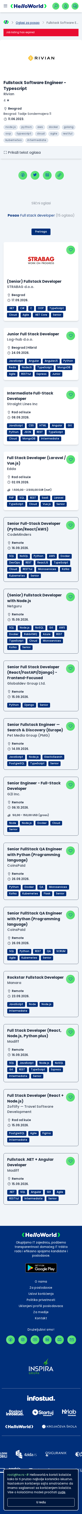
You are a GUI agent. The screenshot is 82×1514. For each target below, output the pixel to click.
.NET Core (41, 315)
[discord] (59, 1339)
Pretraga (41, 231)
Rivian (8, 93)
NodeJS (27, 367)
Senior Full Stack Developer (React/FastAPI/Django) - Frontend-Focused (33, 672)
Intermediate (50, 438)
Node (12, 823)
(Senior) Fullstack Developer (34, 281)
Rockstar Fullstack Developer (35, 977)
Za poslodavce (41, 1288)
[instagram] (22, 1339)
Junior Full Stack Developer (33, 334)
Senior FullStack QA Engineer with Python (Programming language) (34, 854)
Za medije (41, 1312)
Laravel (58, 497)
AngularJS (51, 361)
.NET (11, 308)
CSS (31, 425)
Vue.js (47, 504)
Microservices (47, 569)
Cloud (13, 315)
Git (70, 425)
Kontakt (41, 1318)
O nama (41, 1282)
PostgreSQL (16, 763)
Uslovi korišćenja (41, 1294)
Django (29, 705)
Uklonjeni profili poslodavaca (41, 1306)
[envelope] (71, 1339)
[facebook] (22, 175)
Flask (47, 893)
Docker (65, 556)
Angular (34, 361)
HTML (42, 425)
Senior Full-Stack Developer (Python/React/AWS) (34, 526)
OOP (41, 308)
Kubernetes (17, 575)
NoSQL (24, 556)
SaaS (45, 497)
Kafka (65, 569)
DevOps (14, 562)
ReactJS (42, 562)
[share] (59, 175)
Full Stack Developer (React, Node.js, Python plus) (34, 1033)
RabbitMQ (30, 634)
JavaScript (16, 361)
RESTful (26, 374)
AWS (52, 556)
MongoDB (64, 367)
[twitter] (35, 175)
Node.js (25, 627)
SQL (21, 497)
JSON (27, 432)
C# (22, 308)
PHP (11, 497)
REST (40, 432)
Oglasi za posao (28, 23)
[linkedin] (47, 175)
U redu (41, 1502)
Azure (47, 634)
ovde (61, 1492)
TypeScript (56, 308)
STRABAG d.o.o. (20, 286)
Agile (26, 315)
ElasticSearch (53, 757)
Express (42, 374)
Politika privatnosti (41, 1300)
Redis (12, 367)
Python (68, 361)
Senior (57, 315)
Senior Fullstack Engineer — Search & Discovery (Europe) (35, 727)
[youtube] (35, 1339)
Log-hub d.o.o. (20, 339)
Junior (56, 374)
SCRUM (60, 951)
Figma (46, 1133)
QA (41, 887)
